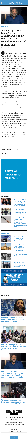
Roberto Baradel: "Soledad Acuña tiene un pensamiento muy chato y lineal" (13, 319)
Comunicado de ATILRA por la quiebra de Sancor (19, 238)
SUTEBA (4, 153)
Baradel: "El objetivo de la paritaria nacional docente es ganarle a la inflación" (13, 346)
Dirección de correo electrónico (14, 431)
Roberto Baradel (7, 149)
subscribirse (14, 414)
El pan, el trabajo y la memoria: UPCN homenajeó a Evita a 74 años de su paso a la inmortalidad (20, 247)
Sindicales (4, 26)
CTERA (22, 149)
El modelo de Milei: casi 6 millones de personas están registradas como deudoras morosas (20, 202)
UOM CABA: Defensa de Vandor (20, 255)
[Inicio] (16, 3)
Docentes (16, 149)
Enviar (13, 437)
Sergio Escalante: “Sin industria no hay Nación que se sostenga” (19, 264)
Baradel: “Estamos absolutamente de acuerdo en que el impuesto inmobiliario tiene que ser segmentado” (13, 374)
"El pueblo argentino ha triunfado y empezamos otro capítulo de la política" (13, 402)
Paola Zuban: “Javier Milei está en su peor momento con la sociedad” (20, 212)
